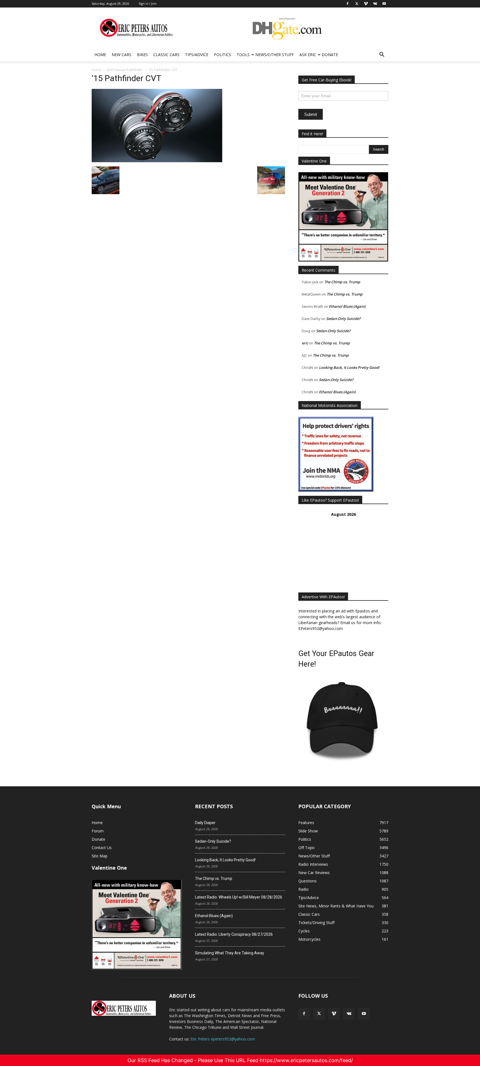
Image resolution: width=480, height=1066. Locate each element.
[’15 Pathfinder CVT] (157, 160)
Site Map (100, 856)
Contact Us (102, 847)
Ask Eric (307, 54)
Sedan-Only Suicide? (343, 318)
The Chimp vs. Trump (342, 281)
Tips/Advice (196, 54)
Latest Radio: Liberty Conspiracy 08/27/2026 (234, 934)
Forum (98, 831)
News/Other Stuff (274, 54)
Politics (222, 54)
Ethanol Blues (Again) (347, 306)
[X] (318, 1013)
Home (100, 54)
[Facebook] (303, 1013)
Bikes (142, 54)
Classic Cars (166, 54)
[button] (381, 55)
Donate (330, 54)
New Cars (121, 54)
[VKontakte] (348, 1013)
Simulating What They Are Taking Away (229, 953)
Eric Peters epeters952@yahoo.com (223, 1039)
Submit (310, 114)
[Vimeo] (333, 1013)
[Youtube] (363, 1013)
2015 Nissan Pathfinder (125, 69)
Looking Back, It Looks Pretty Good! (349, 367)
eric (305, 343)
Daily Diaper (205, 822)
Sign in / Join (148, 3)
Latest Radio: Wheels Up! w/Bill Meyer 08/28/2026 (238, 897)
